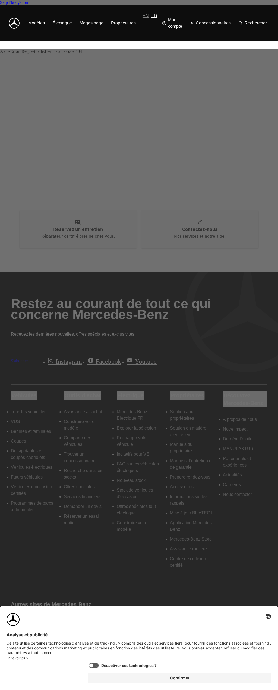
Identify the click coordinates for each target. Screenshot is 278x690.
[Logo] (14, 23)
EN (146, 15)
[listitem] (37, 23)
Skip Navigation (14, 2)
